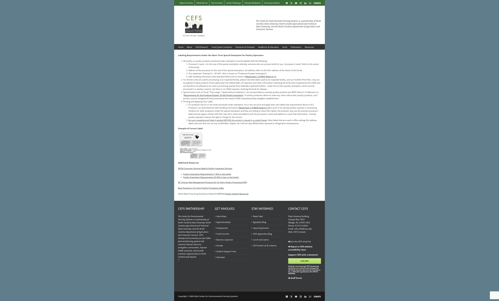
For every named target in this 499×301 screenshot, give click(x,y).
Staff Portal (296, 278)
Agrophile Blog (259, 222)
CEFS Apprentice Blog (262, 234)
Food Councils (222, 234)
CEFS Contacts (299, 232)
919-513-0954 (301, 225)
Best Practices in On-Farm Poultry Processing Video (201, 188)
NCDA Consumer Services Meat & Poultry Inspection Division (205, 168)
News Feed (258, 216)
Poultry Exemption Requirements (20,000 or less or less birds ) (211, 177)
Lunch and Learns (261, 239)
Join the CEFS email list (300, 241)
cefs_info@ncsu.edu (303, 228)
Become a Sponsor (224, 239)
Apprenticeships (223, 222)
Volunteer (220, 257)
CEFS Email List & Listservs (265, 245)
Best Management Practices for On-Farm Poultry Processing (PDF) (218, 182)
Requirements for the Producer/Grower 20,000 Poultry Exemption (213, 95)
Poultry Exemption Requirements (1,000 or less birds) (207, 174)
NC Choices (183, 182)
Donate (219, 245)
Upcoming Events (261, 228)
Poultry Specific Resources (236, 193)
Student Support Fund (226, 251)
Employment (222, 228)
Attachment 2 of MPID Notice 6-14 (261, 76)
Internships (221, 216)
